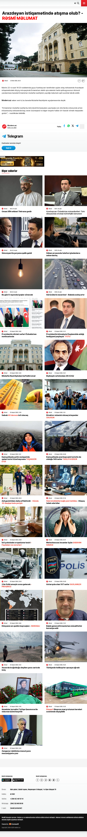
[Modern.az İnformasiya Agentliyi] (10, 771)
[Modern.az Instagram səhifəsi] (41, 780)
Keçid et (8, 148)
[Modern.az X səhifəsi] (57, 780)
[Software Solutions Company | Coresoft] (14, 824)
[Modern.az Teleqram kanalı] (45, 780)
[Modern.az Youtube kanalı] (49, 780)
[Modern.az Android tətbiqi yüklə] (6, 780)
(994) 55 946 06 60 (16, 803)
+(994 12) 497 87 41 (16, 798)
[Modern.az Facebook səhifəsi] (37, 780)
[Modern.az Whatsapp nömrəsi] (53, 780)
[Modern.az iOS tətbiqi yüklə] (18, 780)
